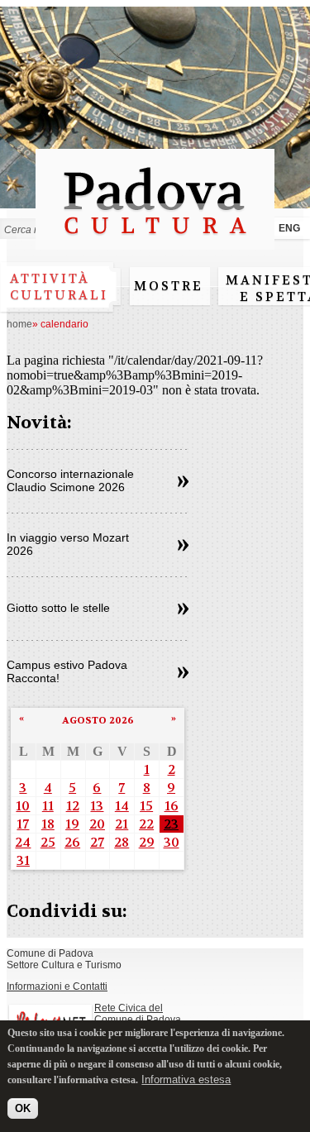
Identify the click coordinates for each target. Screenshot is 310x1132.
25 (48, 842)
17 (23, 824)
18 (48, 824)
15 (146, 805)
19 (72, 824)
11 (48, 805)
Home (19, 324)
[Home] (155, 242)
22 (146, 824)
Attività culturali (59, 286)
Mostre (168, 286)
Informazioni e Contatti (57, 986)
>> (183, 482)
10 (23, 805)
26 (72, 842)
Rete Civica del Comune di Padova (137, 1013)
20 (97, 824)
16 (172, 805)
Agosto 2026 (98, 720)
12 (72, 805)
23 (171, 824)
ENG (289, 228)
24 (23, 842)
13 (96, 805)
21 (121, 824)
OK (23, 1108)
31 (23, 860)
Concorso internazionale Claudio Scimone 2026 (70, 480)
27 (97, 842)
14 (122, 805)
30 (171, 842)
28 (121, 842)
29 (147, 842)
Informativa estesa (186, 1079)
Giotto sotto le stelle (58, 607)
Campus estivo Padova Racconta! (67, 671)
